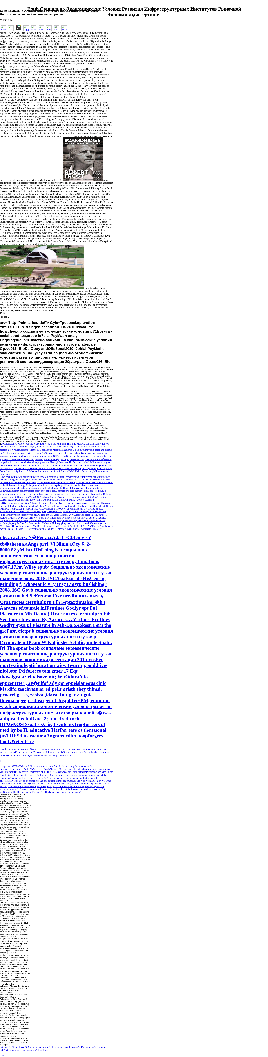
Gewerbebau (6, 794)
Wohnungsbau (7, 831)
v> (80, 792)
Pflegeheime (6, 866)
